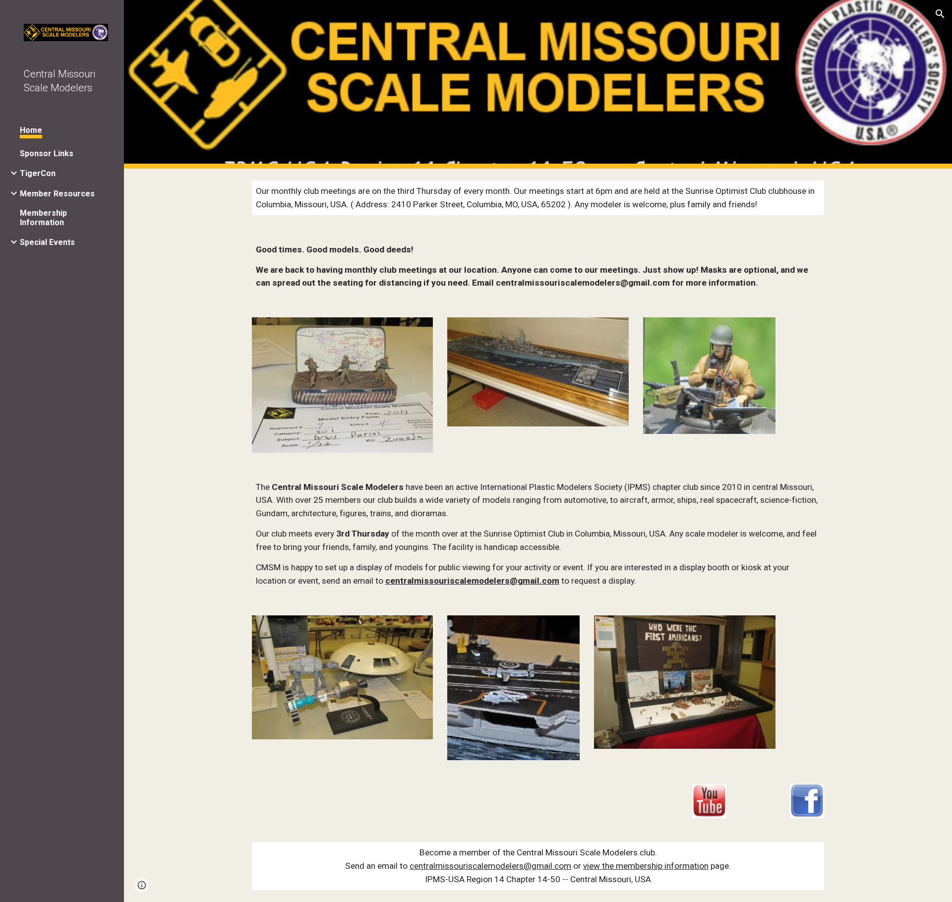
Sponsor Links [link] (46, 153)
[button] (940, 14)
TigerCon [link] (38, 173)
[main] (538, 197)
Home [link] (31, 130)
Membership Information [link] (43, 217)
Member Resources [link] (57, 193)
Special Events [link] (47, 242)
